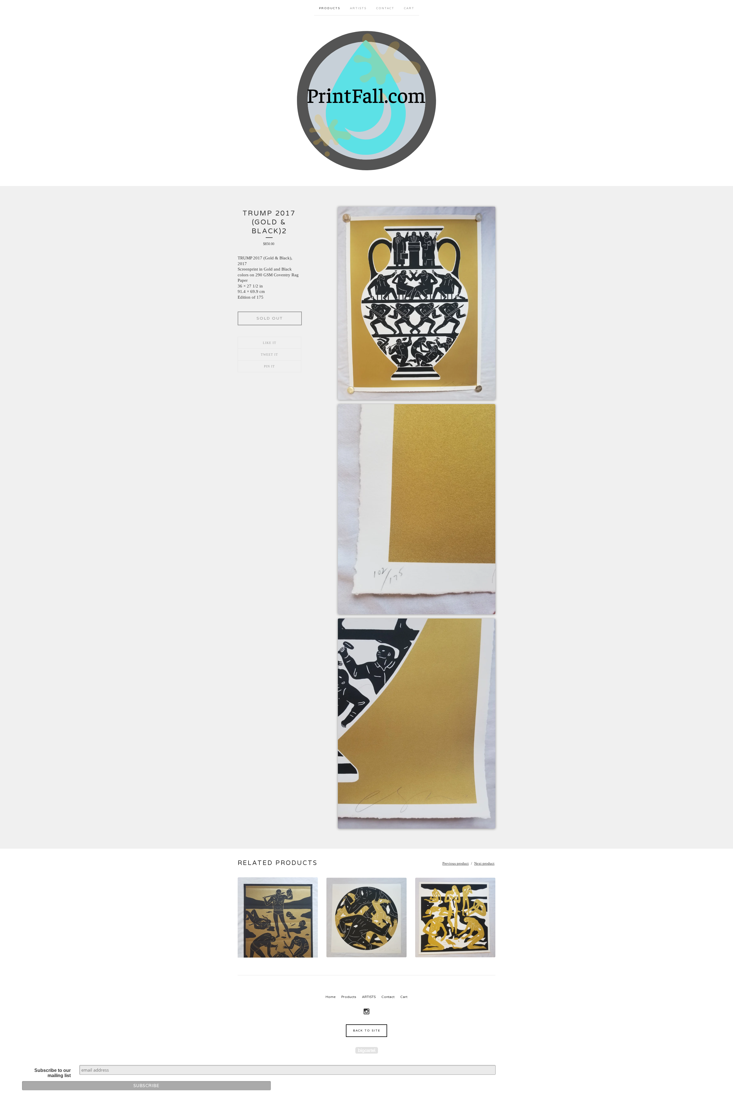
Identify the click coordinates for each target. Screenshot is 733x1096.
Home (331, 997)
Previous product (455, 863)
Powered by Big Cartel (366, 1050)
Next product (484, 863)
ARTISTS (358, 8)
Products (329, 8)
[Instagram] (366, 1011)
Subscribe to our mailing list (52, 1073)
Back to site (366, 1030)
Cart (409, 8)
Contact (385, 8)
